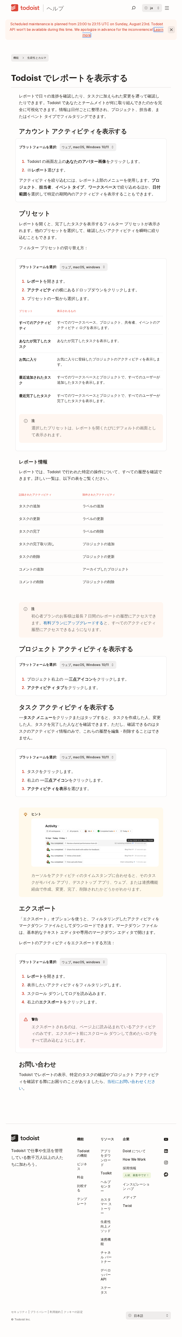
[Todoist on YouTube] (166, 1140)
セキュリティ (19, 1312)
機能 (16, 57)
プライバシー (38, 1312)
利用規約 (55, 1312)
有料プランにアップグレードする (73, 623)
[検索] (134, 8)
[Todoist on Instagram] (166, 1163)
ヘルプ (55, 8)
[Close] (171, 29)
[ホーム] (25, 8)
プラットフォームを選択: (38, 147)
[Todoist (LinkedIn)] (166, 1151)
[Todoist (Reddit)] (166, 1175)
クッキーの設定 (73, 1312)
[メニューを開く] (167, 8)
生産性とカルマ (36, 57)
